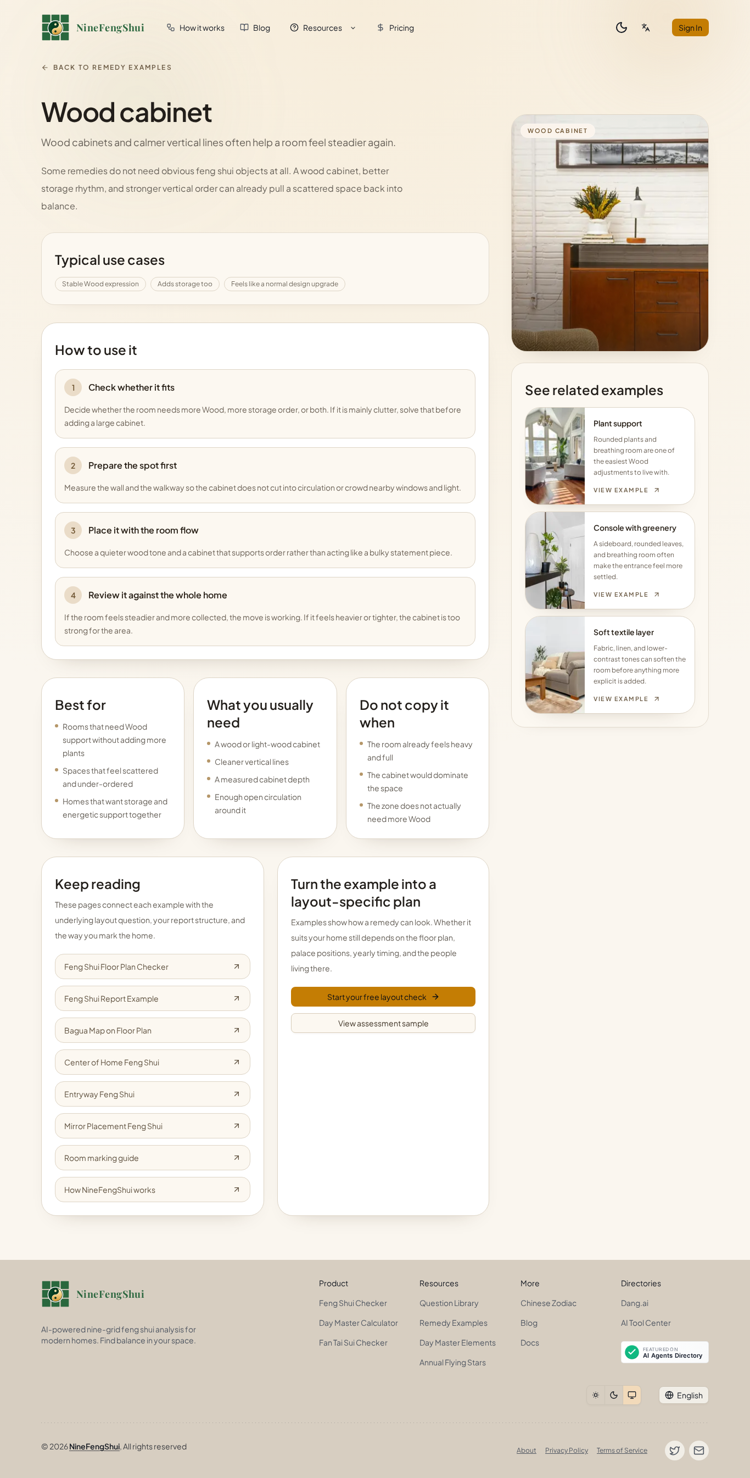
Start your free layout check (377, 997)
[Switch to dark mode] (621, 27)
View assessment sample (383, 1023)
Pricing (401, 27)
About (526, 1450)
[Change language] (645, 27)
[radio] (595, 1395)
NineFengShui (94, 1446)
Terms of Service (622, 1450)
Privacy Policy (566, 1450)
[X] (675, 1450)
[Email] (699, 1450)
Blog (261, 27)
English (690, 1395)
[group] (613, 1395)
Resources (322, 27)
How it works (202, 27)
